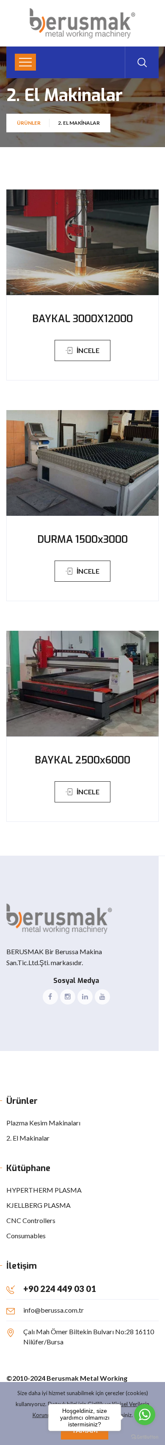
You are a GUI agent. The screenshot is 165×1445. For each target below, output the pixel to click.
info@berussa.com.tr (53, 1310)
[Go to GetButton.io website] (144, 1436)
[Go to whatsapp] (144, 1414)
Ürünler (29, 123)
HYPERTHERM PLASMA (44, 1190)
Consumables (26, 1236)
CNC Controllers (30, 1220)
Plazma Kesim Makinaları (43, 1123)
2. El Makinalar (28, 1138)
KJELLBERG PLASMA (38, 1205)
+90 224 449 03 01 (59, 1289)
